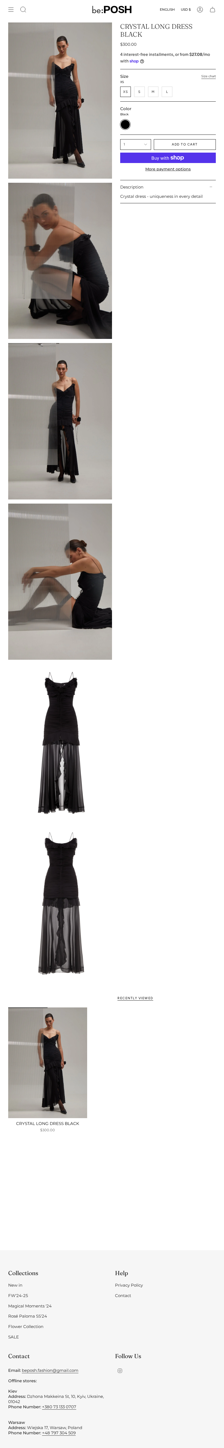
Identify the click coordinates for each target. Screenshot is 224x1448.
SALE (13, 1337)
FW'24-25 (18, 1295)
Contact (123, 1295)
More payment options (168, 169)
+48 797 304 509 (59, 1432)
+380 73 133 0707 (59, 1406)
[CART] (212, 9)
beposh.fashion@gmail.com (50, 1370)
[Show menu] (10, 9)
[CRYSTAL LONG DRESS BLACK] (47, 1062)
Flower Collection (25, 1326)
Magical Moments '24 (30, 1306)
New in (15, 1285)
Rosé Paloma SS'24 (27, 1316)
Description (131, 187)
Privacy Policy (129, 1285)
